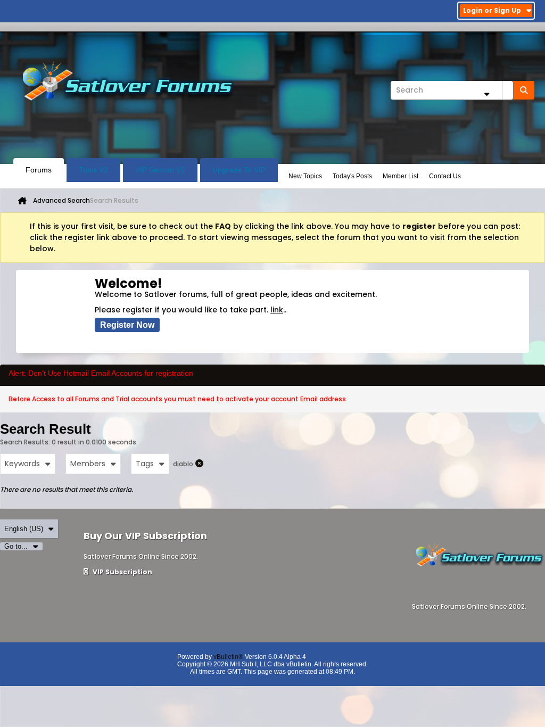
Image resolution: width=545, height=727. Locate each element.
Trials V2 (93, 170)
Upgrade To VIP (239, 170)
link (276, 309)
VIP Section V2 (160, 170)
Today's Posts (352, 176)
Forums (39, 170)
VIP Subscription (121, 571)
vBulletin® (228, 656)
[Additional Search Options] (486, 94)
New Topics (305, 176)
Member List (400, 176)
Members (87, 463)
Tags (145, 463)
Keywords (22, 463)
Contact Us (445, 176)
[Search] (523, 90)
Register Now (127, 324)
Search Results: (25, 442)
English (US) (23, 529)
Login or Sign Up (492, 10)
